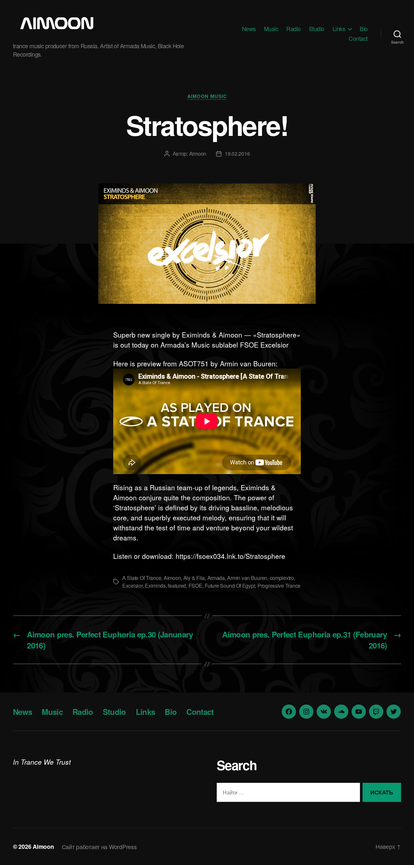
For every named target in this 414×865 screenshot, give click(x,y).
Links (338, 28)
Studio (316, 28)
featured (177, 585)
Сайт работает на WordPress (99, 846)
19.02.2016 (237, 153)
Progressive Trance (278, 585)
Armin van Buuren (247, 578)
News (249, 28)
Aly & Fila (194, 578)
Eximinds (155, 585)
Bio (364, 28)
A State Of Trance (141, 578)
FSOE (195, 585)
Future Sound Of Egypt (230, 585)
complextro (282, 578)
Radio (293, 28)
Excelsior (132, 585)
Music (271, 28)
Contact (358, 38)
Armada (216, 578)
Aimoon (197, 153)
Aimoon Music (207, 96)
